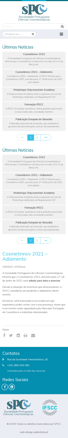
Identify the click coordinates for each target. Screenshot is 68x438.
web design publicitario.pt (34, 432)
